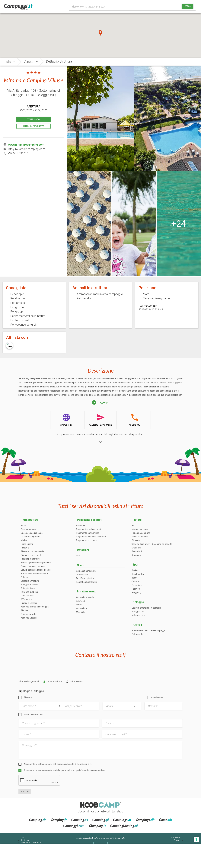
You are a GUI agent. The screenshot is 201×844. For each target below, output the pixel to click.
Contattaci (25, 840)
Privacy (177, 840)
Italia (7, 62)
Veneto (29, 62)
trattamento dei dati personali (52, 764)
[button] (100, 33)
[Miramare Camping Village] (134, 224)
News (23, 838)
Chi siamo (175, 838)
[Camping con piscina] (178, 224)
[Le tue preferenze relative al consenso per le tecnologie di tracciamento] (196, 839)
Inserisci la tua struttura (31, 843)
